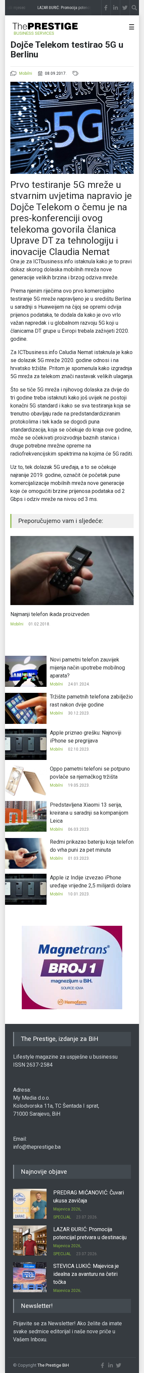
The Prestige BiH (53, 1365)
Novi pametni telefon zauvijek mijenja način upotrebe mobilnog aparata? (87, 667)
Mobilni (25, 73)
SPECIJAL (62, 1217)
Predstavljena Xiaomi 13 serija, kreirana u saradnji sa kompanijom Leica (89, 813)
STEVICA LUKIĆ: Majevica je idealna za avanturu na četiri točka (86, 1274)
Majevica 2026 (66, 1209)
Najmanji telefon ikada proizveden (49, 614)
